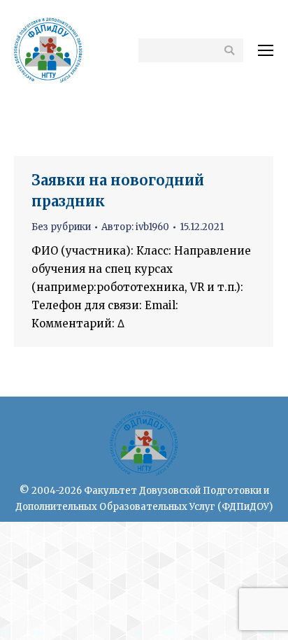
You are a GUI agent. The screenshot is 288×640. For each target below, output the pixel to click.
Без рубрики (61, 227)
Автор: (135, 227)
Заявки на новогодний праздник (117, 190)
